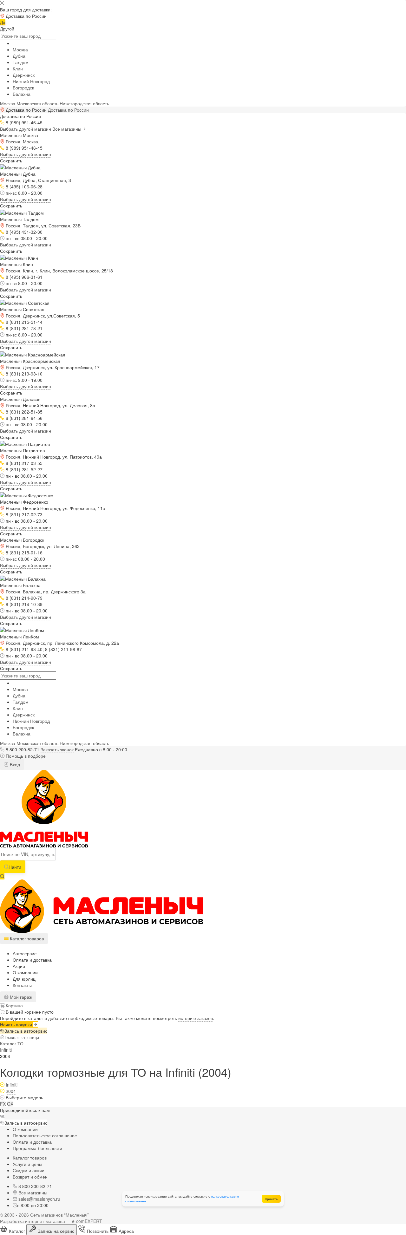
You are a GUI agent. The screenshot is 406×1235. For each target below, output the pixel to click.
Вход (14, 764)
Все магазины (67, 129)
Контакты (22, 985)
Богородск (23, 87)
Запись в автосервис (25, 1031)
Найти (15, 867)
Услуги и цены (27, 1164)
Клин (18, 68)
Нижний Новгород (31, 81)
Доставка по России (68, 110)
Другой (7, 28)
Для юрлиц (24, 979)
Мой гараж (20, 997)
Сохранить (11, 160)
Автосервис (24, 953)
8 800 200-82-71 (22, 749)
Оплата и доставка (32, 960)
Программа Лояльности (37, 1148)
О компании (25, 972)
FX (3, 1104)
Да (2, 22)
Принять (271, 1199)
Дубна (19, 56)
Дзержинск (24, 75)
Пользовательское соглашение (45, 1135)
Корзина (13, 1005)
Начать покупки (16, 1024)
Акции (19, 966)
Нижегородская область (84, 103)
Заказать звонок (57, 749)
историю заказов (195, 1018)
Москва (20, 49)
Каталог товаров (30, 1157)
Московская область (37, 103)
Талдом (21, 62)
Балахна (21, 94)
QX (10, 1104)
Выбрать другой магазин (25, 129)
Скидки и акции (28, 1170)
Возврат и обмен (30, 1176)
